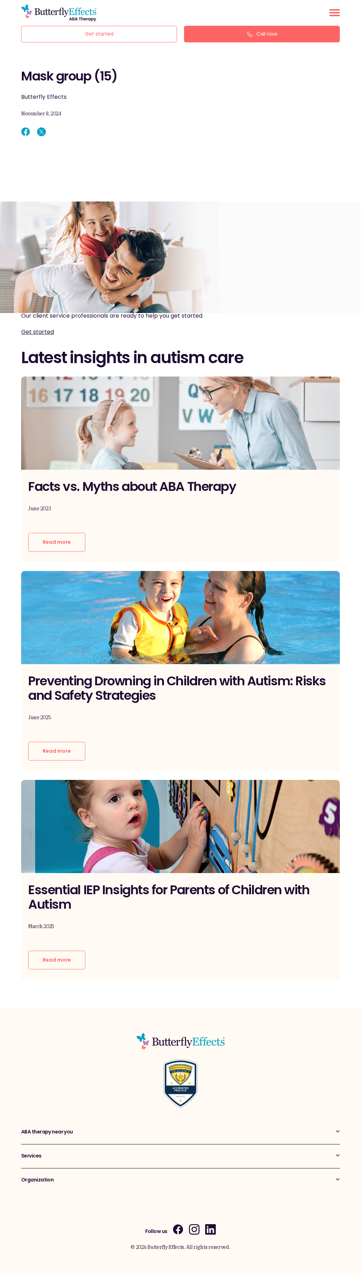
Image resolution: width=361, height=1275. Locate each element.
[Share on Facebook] (25, 131)
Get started (99, 33)
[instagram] (194, 1229)
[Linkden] (210, 1229)
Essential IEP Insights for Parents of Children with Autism (169, 897)
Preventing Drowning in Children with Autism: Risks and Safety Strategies (177, 688)
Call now (266, 33)
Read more (57, 542)
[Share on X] (41, 131)
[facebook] (178, 1229)
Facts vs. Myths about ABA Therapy (132, 486)
